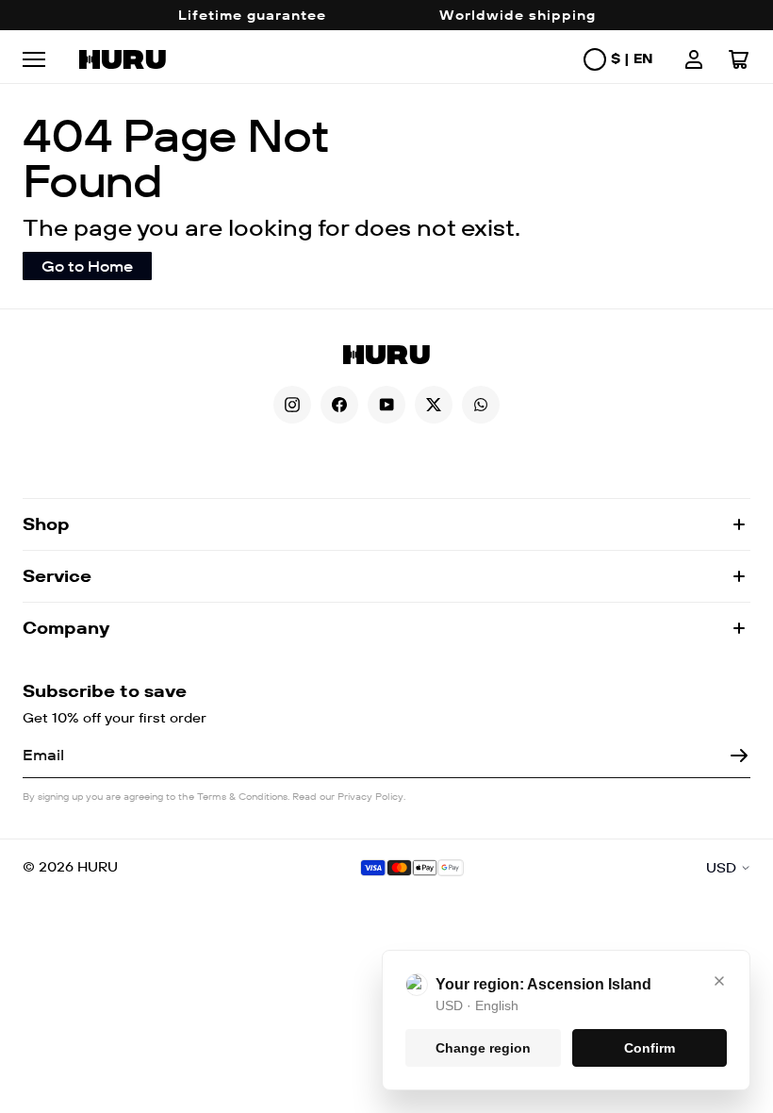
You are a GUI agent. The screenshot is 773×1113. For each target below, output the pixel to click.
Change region (483, 1047)
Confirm (649, 1047)
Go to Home (87, 266)
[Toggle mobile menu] (41, 59)
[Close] (719, 980)
